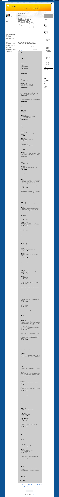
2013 (46, 25)
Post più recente (21, 484)
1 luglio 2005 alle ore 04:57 (24, 278)
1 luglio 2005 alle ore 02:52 (24, 250)
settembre (47, 39)
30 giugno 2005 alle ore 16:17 (24, 112)
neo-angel (22, 110)
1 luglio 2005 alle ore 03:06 (24, 257)
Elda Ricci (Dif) (9, 22)
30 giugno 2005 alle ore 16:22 (24, 119)
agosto (47, 40)
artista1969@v (22, 83)
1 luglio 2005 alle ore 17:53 (24, 415)
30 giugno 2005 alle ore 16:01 (24, 101)
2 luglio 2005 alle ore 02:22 (24, 426)
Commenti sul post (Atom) (24, 486)
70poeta (22, 353)
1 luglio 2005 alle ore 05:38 (24, 294)
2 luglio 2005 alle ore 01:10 (24, 420)
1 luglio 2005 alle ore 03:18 (24, 262)
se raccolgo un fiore (11, 38)
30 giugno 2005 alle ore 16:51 (24, 156)
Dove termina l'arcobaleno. (48, 50)
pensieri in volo (11, 41)
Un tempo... (47, 52)
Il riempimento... (48, 57)
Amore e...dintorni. (48, 46)
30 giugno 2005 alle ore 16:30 (24, 140)
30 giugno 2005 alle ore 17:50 (24, 169)
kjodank (22, 366)
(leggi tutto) (9, 36)
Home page (30, 484)
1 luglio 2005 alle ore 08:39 (24, 339)
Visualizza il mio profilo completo (13, 16)
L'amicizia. (47, 56)
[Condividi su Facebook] (36, 49)
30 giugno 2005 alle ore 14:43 (24, 68)
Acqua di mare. (48, 59)
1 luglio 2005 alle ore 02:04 (24, 230)
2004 (46, 67)
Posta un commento (22, 480)
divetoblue (22, 408)
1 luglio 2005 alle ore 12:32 (24, 384)
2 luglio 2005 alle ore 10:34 (24, 452)
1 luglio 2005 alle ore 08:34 (24, 329)
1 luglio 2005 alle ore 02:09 (24, 235)
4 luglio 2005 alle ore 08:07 (24, 458)
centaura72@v (23, 222)
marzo (47, 63)
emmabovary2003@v (23, 98)
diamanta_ (22, 202)
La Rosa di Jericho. (48, 51)
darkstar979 (22, 402)
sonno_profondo (23, 304)
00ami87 (22, 381)
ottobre (47, 38)
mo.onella (22, 138)
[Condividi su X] (35, 49)
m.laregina (22, 296)
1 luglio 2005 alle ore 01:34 (24, 194)
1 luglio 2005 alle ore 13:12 (24, 395)
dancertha (22, 127)
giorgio (22, 476)
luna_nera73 (22, 320)
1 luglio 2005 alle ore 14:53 (24, 400)
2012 (46, 26)
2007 (46, 32)
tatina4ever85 (22, 196)
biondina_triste (23, 281)
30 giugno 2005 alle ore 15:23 (24, 73)
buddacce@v (22, 215)
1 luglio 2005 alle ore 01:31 (24, 187)
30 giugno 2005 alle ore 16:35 (24, 149)
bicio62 (22, 190)
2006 (46, 33)
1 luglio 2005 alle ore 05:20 (24, 283)
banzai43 (10, 37)
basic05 (22, 58)
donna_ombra (22, 243)
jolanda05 (22, 115)
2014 (46, 24)
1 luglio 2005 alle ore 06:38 (24, 301)
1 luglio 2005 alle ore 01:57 (24, 219)
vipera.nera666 (23, 132)
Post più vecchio (39, 484)
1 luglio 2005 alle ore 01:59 (24, 225)
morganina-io (22, 63)
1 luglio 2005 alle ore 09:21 (24, 359)
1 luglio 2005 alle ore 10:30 (24, 369)
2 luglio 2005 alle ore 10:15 (24, 446)
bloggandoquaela (23, 387)
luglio (47, 41)
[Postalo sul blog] (34, 49)
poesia (21, 50)
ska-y (21, 248)
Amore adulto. (47, 58)
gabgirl (22, 179)
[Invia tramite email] (33, 49)
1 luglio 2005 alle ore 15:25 (24, 410)
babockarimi (22, 53)
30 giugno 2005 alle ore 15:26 (24, 87)
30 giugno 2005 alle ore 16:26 (24, 135)
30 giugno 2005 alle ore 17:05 (24, 163)
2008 (46, 31)
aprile (47, 62)
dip (9, 34)
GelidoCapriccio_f (23, 418)
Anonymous (10, 48)
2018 (46, 23)
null (21, 143)
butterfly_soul (22, 361)
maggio (47, 61)
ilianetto (22, 166)
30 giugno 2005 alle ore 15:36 (24, 95)
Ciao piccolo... (48, 47)
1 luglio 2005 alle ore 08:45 (24, 345)
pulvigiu (13, 14)
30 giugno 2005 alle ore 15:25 (24, 80)
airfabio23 (22, 270)
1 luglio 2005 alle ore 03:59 (24, 273)
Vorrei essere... (48, 48)
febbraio (47, 64)
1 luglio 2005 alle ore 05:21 (24, 289)
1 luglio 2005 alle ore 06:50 (24, 306)
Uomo (9, 45)
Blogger (33, 494)
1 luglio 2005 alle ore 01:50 (24, 204)
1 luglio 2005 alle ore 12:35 (24, 390)
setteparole (22, 423)
